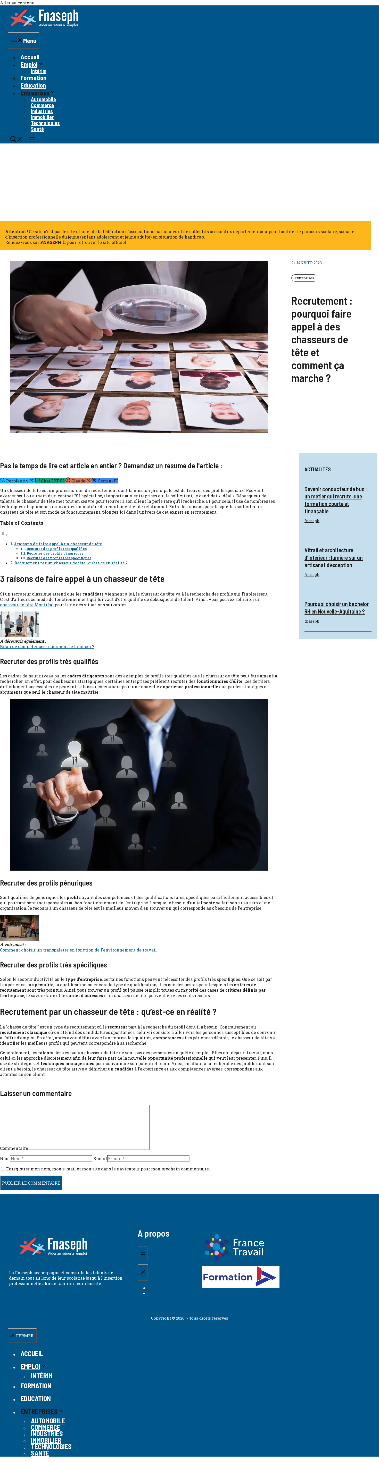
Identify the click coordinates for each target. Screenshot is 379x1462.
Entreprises (304, 278)
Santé (37, 129)
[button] (16, 139)
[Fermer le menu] (143, 1272)
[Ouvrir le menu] (143, 1254)
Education (33, 85)
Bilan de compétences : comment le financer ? (47, 646)
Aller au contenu (17, 2)
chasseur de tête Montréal (27, 604)
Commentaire (14, 1148)
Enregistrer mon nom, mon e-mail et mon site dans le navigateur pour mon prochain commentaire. (108, 1168)
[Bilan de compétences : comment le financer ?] (19, 635)
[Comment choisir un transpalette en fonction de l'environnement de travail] (19, 939)
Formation (33, 77)
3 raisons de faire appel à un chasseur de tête (58, 543)
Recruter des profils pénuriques (55, 553)
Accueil (30, 57)
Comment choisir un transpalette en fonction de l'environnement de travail (78, 950)
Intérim (38, 71)
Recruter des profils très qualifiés (57, 548)
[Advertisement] (189, 182)
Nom (5, 1158)
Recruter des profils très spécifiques (59, 558)
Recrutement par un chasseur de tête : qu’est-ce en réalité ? (71, 562)
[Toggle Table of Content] (4, 534)
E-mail (100, 1158)
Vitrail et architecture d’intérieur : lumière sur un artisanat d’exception (333, 557)
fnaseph (311, 520)
